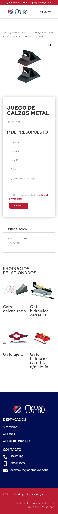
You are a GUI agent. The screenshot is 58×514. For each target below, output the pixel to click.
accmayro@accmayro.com (29, 470)
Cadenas (9, 433)
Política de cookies (28, 503)
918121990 (16, 456)
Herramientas (21, 33)
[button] (43, 12)
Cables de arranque (16, 440)
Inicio (6, 33)
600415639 (17, 463)
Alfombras (10, 426)
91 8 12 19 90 (14, 2)
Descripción (18, 229)
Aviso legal (48, 507)
